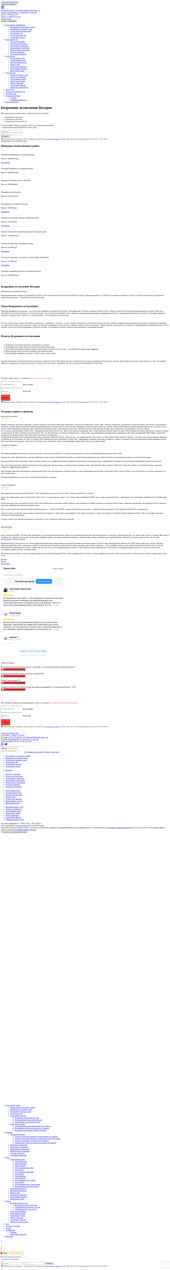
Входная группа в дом (19, 75)
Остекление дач (16, 33)
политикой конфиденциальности (120, 828)
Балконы (9, 40)
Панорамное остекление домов (22, 27)
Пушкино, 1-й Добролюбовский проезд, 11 (23, 10)
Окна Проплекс (21, 1162)
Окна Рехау (19, 1170)
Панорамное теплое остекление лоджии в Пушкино (35, 1143)
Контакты (9, 102)
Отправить (5, 136)
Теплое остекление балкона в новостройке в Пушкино (36, 1137)
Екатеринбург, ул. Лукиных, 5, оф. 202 (21, 12)
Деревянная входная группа (26, 1209)
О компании (10, 96)
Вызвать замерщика (9, 4)
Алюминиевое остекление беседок (28, 1120)
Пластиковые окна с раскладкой (27, 1184)
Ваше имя (27, 391)
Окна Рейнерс (20, 1176)
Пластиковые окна (17, 58)
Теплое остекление (17, 42)
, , (28, 737)
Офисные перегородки (19, 87)
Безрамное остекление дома (21, 29)
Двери (8, 73)
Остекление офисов (18, 85)
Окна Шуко (19, 1174)
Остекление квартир (18, 67)
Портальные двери (17, 81)
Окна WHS (19, 1182)
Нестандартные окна (18, 62)
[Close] (2, 1261)
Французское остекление (20, 50)
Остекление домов (13, 25)
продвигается (21, 826)
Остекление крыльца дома (20, 31)
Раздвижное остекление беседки (27, 1122)
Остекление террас (17, 37)
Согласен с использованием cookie (14, 832)
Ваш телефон (28, 384)
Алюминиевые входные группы (27, 1207)
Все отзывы (5, 564)
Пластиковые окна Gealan (25, 1180)
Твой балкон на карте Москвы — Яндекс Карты (33, 655)
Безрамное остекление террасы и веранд (31, 1130)
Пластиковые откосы (18, 69)
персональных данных (52, 139)
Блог (7, 89)
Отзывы (13, 98)
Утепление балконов (18, 54)
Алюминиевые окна (18, 60)
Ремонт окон (15, 65)
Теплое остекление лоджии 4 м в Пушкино (32, 1141)
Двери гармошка (16, 83)
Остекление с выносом (19, 46)
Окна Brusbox (20, 1178)
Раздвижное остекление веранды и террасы (32, 1128)
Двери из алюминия (18, 77)
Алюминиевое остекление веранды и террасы (33, 1126)
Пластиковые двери (18, 79)
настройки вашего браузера (25, 830)
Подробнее (5, 163)
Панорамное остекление (19, 48)
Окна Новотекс (21, 1164)
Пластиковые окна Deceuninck (27, 1186)
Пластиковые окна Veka (24, 1168)
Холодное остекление (18, 44)
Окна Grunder (20, 1166)
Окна (8, 56)
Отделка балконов (17, 52)
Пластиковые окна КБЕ (24, 1172)
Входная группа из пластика (26, 1205)
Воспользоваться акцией (15, 669)
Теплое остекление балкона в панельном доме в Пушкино (38, 1139)
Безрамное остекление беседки (27, 1118)
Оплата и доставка (13, 92)
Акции (8, 94)
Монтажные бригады (18, 100)
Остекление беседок (18, 35)
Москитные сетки (17, 71)
